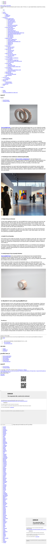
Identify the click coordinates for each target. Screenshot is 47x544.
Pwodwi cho (20, 369)
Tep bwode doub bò (12, 30)
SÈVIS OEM (5, 79)
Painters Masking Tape (4, 370)
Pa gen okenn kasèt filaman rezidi (14, 69)
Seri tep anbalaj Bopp (9, 18)
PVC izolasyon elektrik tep (13, 57)
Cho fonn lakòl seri (9, 73)
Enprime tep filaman (12, 70)
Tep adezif (10, 64)
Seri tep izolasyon (8, 56)
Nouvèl (4, 80)
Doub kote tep (10, 29)
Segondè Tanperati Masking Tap (14, 41)
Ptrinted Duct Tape (11, 65)
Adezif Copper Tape (6, 371)
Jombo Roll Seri (8, 75)
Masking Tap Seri (8, 38)
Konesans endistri (8, 82)
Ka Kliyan (7, 16)
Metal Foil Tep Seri (9, 53)
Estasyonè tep (10, 22)
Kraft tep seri (7, 45)
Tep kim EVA (10, 51)
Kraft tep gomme (11, 46)
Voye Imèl (2, 374)
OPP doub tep (10, 34)
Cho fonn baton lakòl (12, 74)
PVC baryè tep (11, 62)
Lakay (4, 12)
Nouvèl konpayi (8, 81)
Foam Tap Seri (8, 49)
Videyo (6, 14)
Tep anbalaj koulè (11, 20)
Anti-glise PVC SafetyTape (13, 60)
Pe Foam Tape (33, 370)
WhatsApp (2, 375)
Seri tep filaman (8, 67)
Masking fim (10, 42)
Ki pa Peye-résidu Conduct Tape (14, 66)
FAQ (4, 85)
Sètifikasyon (7, 15)
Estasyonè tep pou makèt (12, 25)
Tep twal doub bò (11, 28)
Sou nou (4, 13)
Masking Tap (10, 43)
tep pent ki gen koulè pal (14, 370)
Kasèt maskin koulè (11, 40)
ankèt (4, 337)
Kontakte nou (5, 84)
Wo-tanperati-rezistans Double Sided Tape (16, 32)
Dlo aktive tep (10, 48)
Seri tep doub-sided (9, 27)
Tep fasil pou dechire (12, 26)
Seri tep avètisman (8, 58)
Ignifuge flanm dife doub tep (13, 31)
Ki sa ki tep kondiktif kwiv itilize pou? (10, 92)
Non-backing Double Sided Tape (14, 33)
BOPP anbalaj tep (11, 19)
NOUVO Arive (6, 77)
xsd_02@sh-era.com (8, 343)
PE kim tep (10, 52)
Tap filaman (10, 68)
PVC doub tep (10, 37)
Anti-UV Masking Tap (12, 39)
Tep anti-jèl (10, 24)
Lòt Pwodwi (7, 78)
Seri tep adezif (8, 63)
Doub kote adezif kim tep (25, 370)
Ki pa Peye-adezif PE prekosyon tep (15, 61)
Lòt (6, 76)
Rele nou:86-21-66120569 (5, 5)
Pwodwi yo (5, 17)
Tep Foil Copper (11, 55)
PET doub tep (10, 36)
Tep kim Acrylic (11, 50)
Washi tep (10, 44)
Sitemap (25, 369)
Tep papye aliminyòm (12, 54)
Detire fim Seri (8, 72)
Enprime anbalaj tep (12, 21)
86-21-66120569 (7, 342)
